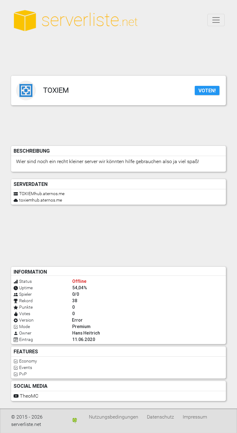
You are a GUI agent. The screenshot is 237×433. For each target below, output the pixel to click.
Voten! (207, 90)
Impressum (195, 417)
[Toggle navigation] (216, 20)
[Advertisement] (122, 55)
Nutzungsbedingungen (113, 417)
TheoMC (29, 396)
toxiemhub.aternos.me (40, 200)
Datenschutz (160, 417)
